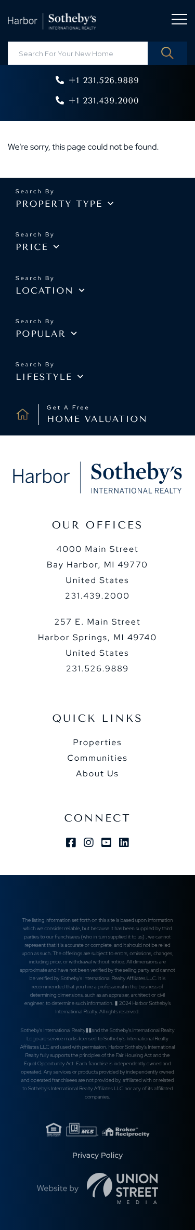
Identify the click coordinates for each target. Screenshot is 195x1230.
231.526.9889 (97, 668)
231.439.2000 (97, 595)
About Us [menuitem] (97, 773)
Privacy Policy (97, 1155)
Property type (59, 204)
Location (45, 291)
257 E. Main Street (97, 637)
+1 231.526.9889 (103, 80)
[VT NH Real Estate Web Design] (123, 1188)
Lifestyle (44, 377)
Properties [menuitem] (97, 742)
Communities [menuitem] (97, 757)
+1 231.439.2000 (103, 100)
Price (32, 247)
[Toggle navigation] (179, 21)
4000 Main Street (97, 565)
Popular (41, 334)
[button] (167, 53)
